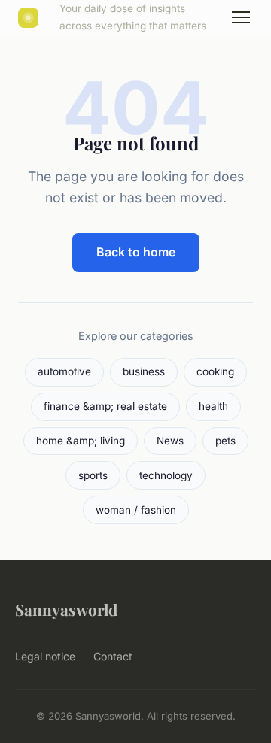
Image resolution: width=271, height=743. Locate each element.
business (144, 371)
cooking (215, 371)
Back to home (135, 251)
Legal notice (45, 656)
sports (93, 475)
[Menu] (241, 17)
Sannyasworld (66, 609)
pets (225, 441)
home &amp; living (80, 441)
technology (166, 475)
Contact (112, 656)
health (213, 406)
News (170, 441)
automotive (64, 371)
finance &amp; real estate (105, 406)
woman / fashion (136, 510)
